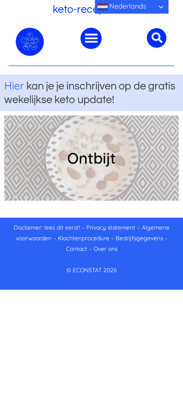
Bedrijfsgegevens (140, 238)
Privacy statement (110, 227)
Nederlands (127, 6)
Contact (76, 248)
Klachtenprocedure (83, 238)
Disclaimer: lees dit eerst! (47, 227)
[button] (91, 38)
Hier (14, 85)
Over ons (105, 248)
